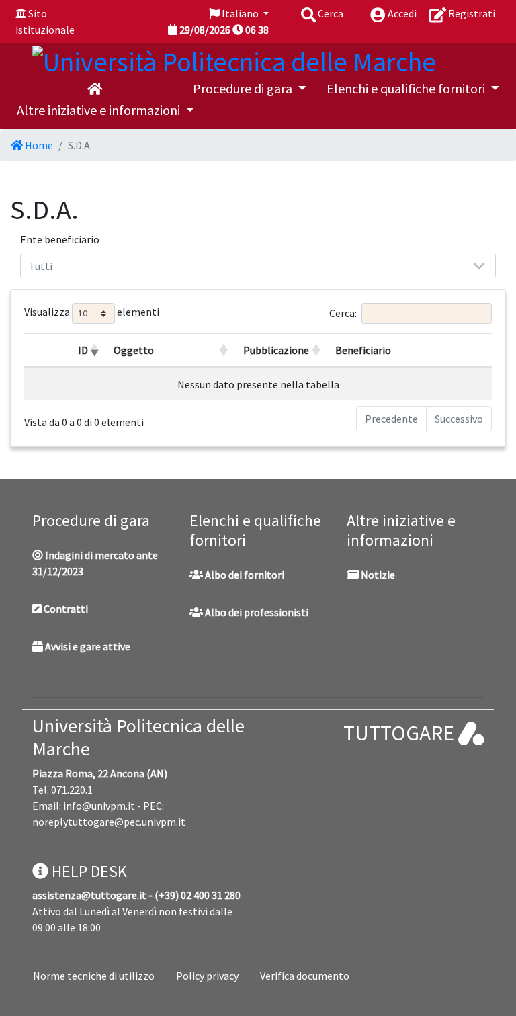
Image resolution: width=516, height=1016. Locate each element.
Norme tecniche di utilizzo (94, 975)
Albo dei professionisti (255, 612)
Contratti (65, 609)
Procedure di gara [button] (244, 88)
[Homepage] (234, 59)
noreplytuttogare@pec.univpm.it (108, 822)
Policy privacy (207, 975)
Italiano (240, 13)
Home (38, 145)
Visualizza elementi (91, 312)
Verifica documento (304, 975)
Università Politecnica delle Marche (138, 737)
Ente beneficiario (59, 239)
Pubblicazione (276, 350)
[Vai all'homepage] (95, 89)
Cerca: (343, 313)
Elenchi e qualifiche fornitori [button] (407, 88)
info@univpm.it (99, 805)
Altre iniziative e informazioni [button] (100, 109)
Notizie (377, 574)
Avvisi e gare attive (86, 646)
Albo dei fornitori (243, 574)
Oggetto (134, 350)
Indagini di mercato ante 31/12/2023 (95, 563)
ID (83, 350)
